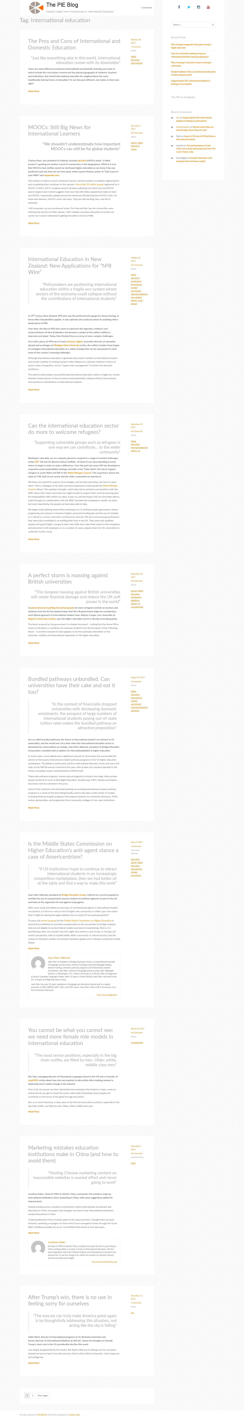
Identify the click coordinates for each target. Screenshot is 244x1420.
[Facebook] (179, 7)
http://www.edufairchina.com (104, 1262)
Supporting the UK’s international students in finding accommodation (190, 82)
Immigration (136, 281)
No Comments (137, 133)
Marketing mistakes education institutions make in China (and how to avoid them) (73, 1154)
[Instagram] (198, 7)
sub (177, 118)
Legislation (135, 601)
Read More (33, 91)
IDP (37, 462)
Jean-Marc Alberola (59, 958)
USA (132, 1313)
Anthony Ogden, (75, 342)
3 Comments (136, 846)
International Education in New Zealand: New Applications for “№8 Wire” (69, 266)
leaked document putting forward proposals (52, 608)
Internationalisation (139, 294)
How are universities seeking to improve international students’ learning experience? (190, 55)
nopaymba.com (51, 175)
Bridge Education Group (74, 895)
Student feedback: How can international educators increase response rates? (193, 73)
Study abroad (136, 63)
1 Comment (135, 47)
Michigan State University (66, 345)
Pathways (135, 711)
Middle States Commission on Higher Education (87, 921)
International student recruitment (136, 288)
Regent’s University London (42, 619)
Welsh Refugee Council (79, 473)
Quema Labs (74, 1415)
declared (82, 161)
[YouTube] (208, 7)
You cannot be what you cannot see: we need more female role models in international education (70, 1037)
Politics (134, 301)
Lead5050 (33, 1080)
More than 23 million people (90, 184)
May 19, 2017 (137, 842)
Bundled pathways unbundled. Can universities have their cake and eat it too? (71, 686)
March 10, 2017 (137, 1029)
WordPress (42, 1415)
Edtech (134, 143)
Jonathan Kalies (57, 1242)
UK (139, 451)
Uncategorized (137, 607)
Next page (43, 1395)
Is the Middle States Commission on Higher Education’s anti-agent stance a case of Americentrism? (73, 850)
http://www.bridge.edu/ (107, 995)
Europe (134, 591)
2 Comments (136, 682)
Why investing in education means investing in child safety (191, 64)
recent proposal (49, 921)
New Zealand (136, 298)
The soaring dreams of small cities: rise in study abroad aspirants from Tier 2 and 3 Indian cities (195, 149)
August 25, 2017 (138, 678)
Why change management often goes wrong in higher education (191, 46)
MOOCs (134, 149)
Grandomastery (182, 127)
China (133, 1163)
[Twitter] (189, 7)
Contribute (146, 7)
